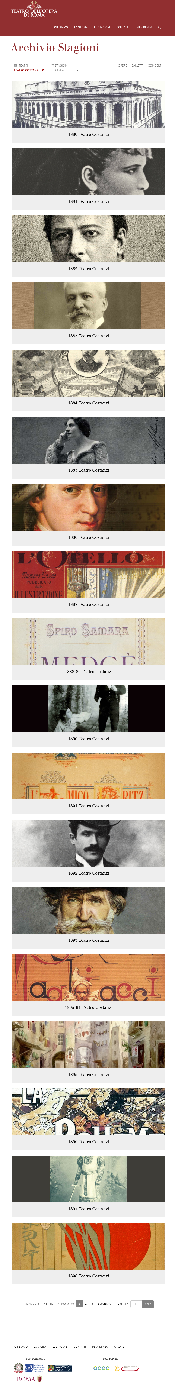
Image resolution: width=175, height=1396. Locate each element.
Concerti (155, 65)
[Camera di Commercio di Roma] (126, 1367)
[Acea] (102, 1367)
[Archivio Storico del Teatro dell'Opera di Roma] (34, 9)
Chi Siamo (61, 27)
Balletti (137, 65)
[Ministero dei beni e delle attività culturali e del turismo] (35, 1367)
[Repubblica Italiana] (19, 1367)
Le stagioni (102, 27)
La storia (81, 27)
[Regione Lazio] (60, 1367)
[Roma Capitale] (35, 1378)
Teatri (23, 65)
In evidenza (144, 27)
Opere (122, 65)
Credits (119, 1346)
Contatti (123, 27)
